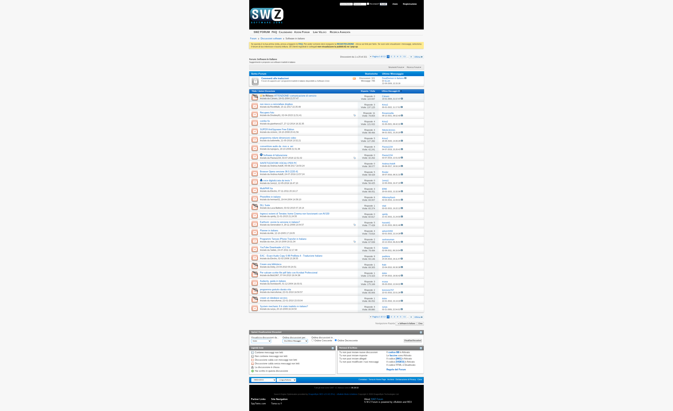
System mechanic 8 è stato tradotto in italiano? (284, 306)
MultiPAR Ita (266, 188)
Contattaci (363, 379)
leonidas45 (275, 284)
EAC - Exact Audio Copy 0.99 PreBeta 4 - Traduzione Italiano (291, 255)
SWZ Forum (377, 399)
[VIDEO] (400, 361)
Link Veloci (319, 32)
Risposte (364, 91)
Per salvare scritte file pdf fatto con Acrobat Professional (288, 272)
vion (272, 241)
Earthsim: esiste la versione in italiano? (280, 222)
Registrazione (410, 4)
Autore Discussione (267, 91)
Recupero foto (267, 112)
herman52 (275, 199)
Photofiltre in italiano (270, 196)
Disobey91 (275, 115)
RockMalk (275, 107)
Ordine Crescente (323, 340)
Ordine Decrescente (347, 340)
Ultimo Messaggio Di (391, 91)
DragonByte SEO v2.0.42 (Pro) (321, 394)
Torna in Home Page (377, 379)
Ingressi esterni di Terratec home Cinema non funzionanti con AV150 (294, 213)
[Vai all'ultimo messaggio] (402, 99)
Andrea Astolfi (276, 166)
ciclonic (273, 132)
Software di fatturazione (275, 155)
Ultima (417, 57)
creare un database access (273, 298)
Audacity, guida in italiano (273, 281)
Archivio (390, 379)
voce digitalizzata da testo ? (277, 180)
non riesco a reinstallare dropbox (276, 104)
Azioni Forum (302, 32)
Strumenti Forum (395, 67)
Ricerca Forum (413, 67)
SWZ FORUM (262, 32)
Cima (420, 324)
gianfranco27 (276, 123)
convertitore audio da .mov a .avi (276, 146)
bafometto (275, 140)
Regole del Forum (396, 369)
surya (273, 309)
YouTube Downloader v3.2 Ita (275, 247)
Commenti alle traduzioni (275, 78)
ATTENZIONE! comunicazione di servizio (295, 95)
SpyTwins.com (258, 403)
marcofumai (275, 292)
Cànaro (273, 98)
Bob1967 (274, 275)
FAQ (274, 32)
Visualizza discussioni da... (265, 337)
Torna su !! (276, 403)
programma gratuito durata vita (275, 289)
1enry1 (273, 183)
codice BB (393, 352)
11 (404, 56)
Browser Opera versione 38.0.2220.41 (279, 171)
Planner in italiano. (269, 230)
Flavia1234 (275, 158)
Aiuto (395, 4)
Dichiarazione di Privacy (406, 379)
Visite (372, 91)
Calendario (285, 32)
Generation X (276, 225)
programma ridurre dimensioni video (278, 138)
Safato (273, 250)
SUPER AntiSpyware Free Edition (277, 129)
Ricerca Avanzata (340, 32)
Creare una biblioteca (270, 264)
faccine (393, 355)
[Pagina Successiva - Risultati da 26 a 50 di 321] (411, 57)
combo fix (265, 121)
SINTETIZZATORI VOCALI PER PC (278, 163)
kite (272, 233)
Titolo (254, 91)
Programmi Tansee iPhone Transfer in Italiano (283, 239)
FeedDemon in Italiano (393, 78)
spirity (273, 216)
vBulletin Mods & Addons (347, 394)
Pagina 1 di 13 (379, 56)
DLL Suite (265, 205)
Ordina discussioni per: (294, 337)
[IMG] (399, 358)
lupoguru (274, 149)
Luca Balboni (276, 208)
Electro (273, 191)
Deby (272, 267)
